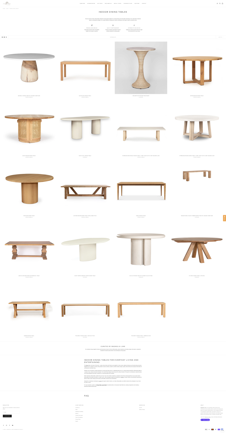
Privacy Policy (77, 419)
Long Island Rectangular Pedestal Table (29, 275)
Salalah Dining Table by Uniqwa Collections (141, 275)
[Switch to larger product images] (2, 37)
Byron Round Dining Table (197, 95)
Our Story (137, 3)
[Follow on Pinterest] (9, 425)
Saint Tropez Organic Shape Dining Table (85, 275)
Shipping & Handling (79, 411)
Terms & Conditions (79, 417)
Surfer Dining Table (29, 335)
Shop (7, 8)
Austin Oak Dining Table (85, 95)
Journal (140, 407)
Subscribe (7, 416)
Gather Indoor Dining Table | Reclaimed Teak (85, 215)
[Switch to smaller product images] (4, 37)
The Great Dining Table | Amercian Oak (141, 335)
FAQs (76, 409)
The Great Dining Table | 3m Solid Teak (85, 335)
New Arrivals (108, 3)
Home (4, 8)
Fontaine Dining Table (29, 215)
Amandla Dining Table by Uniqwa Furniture (29, 95)
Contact (144, 3)
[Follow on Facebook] (3, 425)
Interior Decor (91, 3)
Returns (76, 413)
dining (87, 365)
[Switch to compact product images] (6, 37)
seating (122, 377)
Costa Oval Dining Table (85, 155)
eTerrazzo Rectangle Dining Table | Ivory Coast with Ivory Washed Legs (141, 155)
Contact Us (77, 407)
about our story (208, 417)
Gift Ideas (99, 3)
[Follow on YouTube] (12, 425)
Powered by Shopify (18, 429)
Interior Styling (128, 3)
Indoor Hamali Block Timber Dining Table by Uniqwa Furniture (197, 215)
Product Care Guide (79, 415)
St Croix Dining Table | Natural (197, 275)
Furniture (82, 3)
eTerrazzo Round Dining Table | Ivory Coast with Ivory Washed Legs (197, 155)
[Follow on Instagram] (6, 425)
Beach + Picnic (117, 3)
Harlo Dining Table (141, 215)
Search (76, 421)
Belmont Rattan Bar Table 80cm (141, 95)
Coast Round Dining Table (29, 155)
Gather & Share (142, 409)
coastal (100, 381)
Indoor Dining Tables (14, 8)
